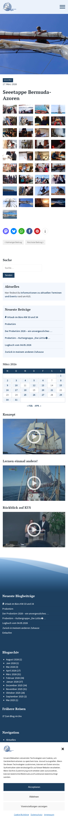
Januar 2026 (12, 681)
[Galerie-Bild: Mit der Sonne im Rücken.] (10, 179)
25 (25, 394)
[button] (63, 749)
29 (60, 394)
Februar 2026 (13, 678)
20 (43, 390)
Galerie (8, 80)
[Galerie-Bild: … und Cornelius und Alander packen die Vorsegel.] (26, 120)
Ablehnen (34, 796)
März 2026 (11, 674)
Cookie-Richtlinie (21, 814)
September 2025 (15, 696)
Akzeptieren (34, 787)
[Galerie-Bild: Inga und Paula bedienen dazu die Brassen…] (10, 120)
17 (16, 390)
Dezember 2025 (14, 685)
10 (16, 385)
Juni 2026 (11, 663)
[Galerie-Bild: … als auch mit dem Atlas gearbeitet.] (26, 167)
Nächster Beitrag (34, 242)
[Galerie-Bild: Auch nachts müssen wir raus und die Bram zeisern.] (58, 144)
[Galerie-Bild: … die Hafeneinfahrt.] (10, 190)
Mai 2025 (10, 700)
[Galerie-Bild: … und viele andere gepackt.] (10, 202)
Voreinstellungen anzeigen (34, 806)
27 (43, 394)
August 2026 (12, 659)
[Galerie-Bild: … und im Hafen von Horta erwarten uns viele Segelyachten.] (10, 214)
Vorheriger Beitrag (14, 242)
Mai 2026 (10, 666)
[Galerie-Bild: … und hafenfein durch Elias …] (42, 190)
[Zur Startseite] (28, 7)
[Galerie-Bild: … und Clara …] (58, 190)
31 (16, 399)
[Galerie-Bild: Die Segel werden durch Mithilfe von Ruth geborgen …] (26, 190)
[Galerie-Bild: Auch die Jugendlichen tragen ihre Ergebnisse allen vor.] (42, 155)
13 (43, 385)
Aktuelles (11, 739)
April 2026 (11, 670)
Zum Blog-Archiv (13, 716)
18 (25, 390)
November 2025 (14, 689)
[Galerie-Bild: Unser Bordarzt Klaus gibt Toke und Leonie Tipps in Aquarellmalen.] (42, 179)
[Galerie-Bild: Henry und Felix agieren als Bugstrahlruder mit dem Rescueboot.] (42, 109)
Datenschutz (36, 814)
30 (7, 399)
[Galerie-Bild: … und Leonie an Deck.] (42, 144)
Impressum (49, 814)
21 (52, 390)
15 (60, 385)
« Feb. (30, 405)
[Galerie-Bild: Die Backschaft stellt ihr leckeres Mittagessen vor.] (42, 167)
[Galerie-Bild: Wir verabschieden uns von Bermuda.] (26, 109)
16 (7, 390)
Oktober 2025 (13, 692)
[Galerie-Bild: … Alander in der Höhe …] (26, 144)
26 (34, 394)
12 (34, 385)
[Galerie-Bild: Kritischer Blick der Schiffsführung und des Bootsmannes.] (10, 155)
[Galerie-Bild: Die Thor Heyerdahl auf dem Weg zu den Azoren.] (58, 109)
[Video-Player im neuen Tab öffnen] (34, 436)
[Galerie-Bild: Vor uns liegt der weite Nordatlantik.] (58, 120)
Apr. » (38, 405)
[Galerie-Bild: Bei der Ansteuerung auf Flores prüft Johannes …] (58, 179)
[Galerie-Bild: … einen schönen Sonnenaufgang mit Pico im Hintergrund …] (58, 202)
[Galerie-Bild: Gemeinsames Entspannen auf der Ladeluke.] (58, 167)
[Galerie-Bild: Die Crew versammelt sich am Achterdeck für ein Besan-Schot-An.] (26, 179)
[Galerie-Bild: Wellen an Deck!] (58, 132)
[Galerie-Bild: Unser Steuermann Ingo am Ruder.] (26, 132)
